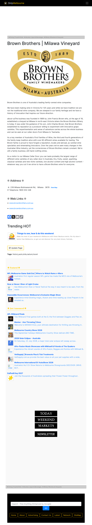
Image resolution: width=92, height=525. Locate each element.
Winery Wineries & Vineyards (54, 37)
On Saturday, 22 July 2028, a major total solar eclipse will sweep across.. (45, 341)
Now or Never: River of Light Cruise (22, 284)
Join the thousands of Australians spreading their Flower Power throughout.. (46, 376)
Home (13, 515)
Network (67, 515)
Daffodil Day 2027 (15, 373)
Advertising (33, 515)
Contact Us (46, 515)
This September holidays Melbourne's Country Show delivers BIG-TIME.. (44, 333)
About (22, 515)
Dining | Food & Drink (16, 37)
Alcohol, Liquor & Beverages (34, 37)
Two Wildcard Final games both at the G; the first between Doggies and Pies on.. (48, 317)
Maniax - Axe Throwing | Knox (27, 322)
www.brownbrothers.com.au (21, 203)
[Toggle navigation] (87, 3)
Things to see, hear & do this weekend (35, 233)
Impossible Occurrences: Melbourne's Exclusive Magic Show (34, 295)
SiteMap (77, 515)
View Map (54, 187)
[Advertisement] (46, 21)
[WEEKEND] (46, 425)
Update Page (16, 248)
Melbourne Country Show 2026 (28, 330)
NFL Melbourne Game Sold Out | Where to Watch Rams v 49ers (35, 273)
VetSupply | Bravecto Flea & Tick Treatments (34, 354)
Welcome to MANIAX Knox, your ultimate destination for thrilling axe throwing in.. (48, 325)
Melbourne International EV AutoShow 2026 (33, 362)
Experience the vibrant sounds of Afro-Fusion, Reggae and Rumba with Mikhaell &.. (49, 349)
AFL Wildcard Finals (15, 314)
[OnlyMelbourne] (5, 3)
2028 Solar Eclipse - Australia (27, 338)
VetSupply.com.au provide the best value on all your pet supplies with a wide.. (47, 357)
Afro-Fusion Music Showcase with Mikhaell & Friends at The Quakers (44, 346)
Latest (57, 515)
